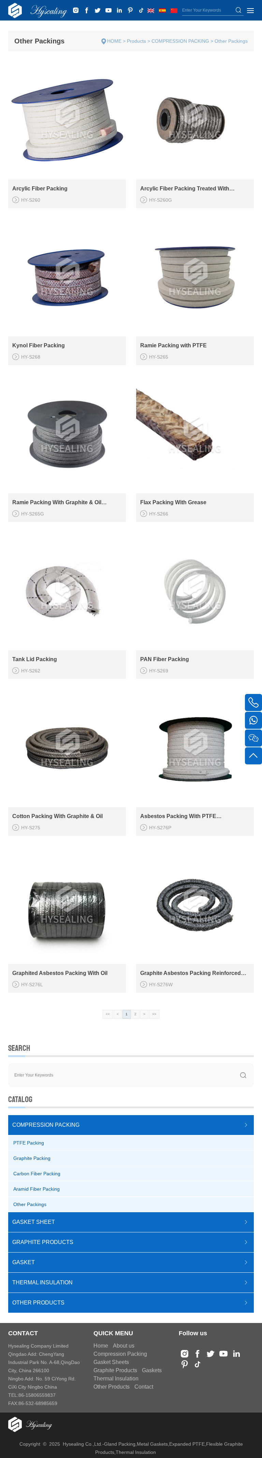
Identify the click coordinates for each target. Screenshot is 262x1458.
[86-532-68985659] (253, 702)
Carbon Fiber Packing (36, 1173)
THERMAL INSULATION (42, 1282)
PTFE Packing (28, 1143)
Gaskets (152, 1370)
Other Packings (231, 41)
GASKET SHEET (33, 1222)
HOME (114, 41)
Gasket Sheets (111, 1362)
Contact (143, 1387)
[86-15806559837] (253, 720)
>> (154, 1014)
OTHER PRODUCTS (38, 1303)
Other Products (111, 1387)
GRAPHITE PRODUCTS (42, 1242)
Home (100, 1346)
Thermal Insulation (116, 1378)
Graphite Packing (31, 1158)
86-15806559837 (37, 1395)
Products (136, 41)
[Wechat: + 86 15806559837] (253, 738)
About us (123, 1346)
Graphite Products (115, 1370)
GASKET (23, 1262)
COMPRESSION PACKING (180, 41)
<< (108, 1014)
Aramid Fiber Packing (36, 1189)
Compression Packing (120, 1354)
